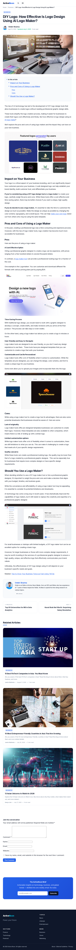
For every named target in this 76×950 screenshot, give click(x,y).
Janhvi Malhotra (10, 682)
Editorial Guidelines (61, 946)
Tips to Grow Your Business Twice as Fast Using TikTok (32, 574)
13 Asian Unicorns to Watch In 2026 (19, 794)
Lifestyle (42, 921)
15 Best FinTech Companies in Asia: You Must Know (26, 674)
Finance (5, 932)
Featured (6, 938)
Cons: (13, 93)
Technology (6, 935)
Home (4, 7)
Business (11, 7)
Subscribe (53, 893)
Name (5, 842)
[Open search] (18, 3)
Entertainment (43, 924)
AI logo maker (10, 120)
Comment (7, 837)
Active (8, 3)
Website (6, 851)
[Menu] (23, 3)
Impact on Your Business (20, 83)
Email (5, 846)
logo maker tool (21, 259)
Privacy (70, 946)
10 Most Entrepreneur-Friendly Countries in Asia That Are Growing (33, 734)
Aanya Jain (8, 802)
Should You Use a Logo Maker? (22, 96)
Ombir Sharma (14, 27)
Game (41, 935)
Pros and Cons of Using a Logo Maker (25, 86)
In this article (13, 79)
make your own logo (59, 214)
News (41, 918)
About (53, 946)
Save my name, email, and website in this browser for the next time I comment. (34, 855)
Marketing (42, 938)
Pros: (13, 90)
